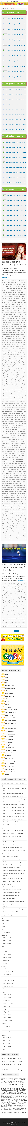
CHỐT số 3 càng (13, 356)
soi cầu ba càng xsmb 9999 (8, 534)
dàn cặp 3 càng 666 (15, 371)
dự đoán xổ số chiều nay (8, 1087)
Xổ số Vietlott (6, 960)
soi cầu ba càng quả (14, 511)
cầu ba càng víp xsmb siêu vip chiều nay (13, 793)
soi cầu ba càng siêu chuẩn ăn (14, 516)
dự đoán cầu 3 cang (16, 612)
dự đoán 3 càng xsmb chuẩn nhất (13, 403)
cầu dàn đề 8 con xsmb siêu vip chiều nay (13, 813)
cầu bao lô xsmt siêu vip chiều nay (11, 856)
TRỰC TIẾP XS (5, 921)
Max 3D (7, 701)
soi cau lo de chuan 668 (9, 1100)
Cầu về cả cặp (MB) (10, 723)
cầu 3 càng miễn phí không (17, 310)
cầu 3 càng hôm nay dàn (14, 304)
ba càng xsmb (9, 282)
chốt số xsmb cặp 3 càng (10, 363)
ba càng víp (19, 590)
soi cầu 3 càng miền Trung (8, 624)
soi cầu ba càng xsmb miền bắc (9, 538)
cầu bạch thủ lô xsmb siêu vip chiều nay (13, 801)
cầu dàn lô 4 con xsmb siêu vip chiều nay (13, 822)
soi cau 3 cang (14, 405)
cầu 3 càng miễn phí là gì (8, 312)
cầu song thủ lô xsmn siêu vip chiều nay (13, 909)
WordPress (14, 1124)
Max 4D (7, 704)
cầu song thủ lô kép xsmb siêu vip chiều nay (14, 850)
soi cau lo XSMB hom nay (13, 1104)
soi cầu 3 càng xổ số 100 (11, 451)
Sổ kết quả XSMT (10, 691)
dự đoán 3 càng (8, 610)
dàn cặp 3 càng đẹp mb (18, 379)
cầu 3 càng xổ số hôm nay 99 (14, 324)
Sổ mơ (7, 774)
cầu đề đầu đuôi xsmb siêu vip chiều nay (13, 833)
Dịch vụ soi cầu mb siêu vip (8, 828)
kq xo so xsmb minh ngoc (8, 1096)
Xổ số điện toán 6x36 (11, 709)
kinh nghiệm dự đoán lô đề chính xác (13, 1094)
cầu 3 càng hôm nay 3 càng (13, 302)
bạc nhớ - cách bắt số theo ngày (8, 1078)
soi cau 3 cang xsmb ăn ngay (9, 455)
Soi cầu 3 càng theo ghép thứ (17, 626)
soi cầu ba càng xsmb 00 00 (12, 530)
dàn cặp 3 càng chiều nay (15, 375)
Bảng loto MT (6, 1026)
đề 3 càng (17, 614)
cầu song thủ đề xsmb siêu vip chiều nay (13, 844)
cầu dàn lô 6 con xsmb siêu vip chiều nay (13, 824)
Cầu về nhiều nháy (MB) (11, 726)
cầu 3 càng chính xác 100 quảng (10, 296)
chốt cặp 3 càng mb (11, 352)
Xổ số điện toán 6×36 (8, 974)
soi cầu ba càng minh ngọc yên (9, 509)
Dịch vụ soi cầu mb (8, 280)
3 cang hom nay (12, 585)
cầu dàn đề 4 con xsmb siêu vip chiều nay (13, 807)
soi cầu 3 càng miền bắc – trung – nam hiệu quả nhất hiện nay (14, 567)
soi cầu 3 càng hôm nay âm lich (9, 431)
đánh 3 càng (11, 614)
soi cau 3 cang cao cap (11, 407)
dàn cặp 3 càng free (17, 381)
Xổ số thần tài (9, 715)
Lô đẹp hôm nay (9, 1098)
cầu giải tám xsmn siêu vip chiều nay (12, 895)
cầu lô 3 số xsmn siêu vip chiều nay (11, 898)
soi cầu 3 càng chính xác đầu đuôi (13, 421)
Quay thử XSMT (9, 769)
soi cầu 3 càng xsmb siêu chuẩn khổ (13, 465)
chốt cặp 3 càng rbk (11, 354)
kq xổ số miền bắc (18, 1096)
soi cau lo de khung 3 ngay (11, 1102)
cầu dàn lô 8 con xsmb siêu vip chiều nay (13, 830)
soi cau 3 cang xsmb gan (12, 457)
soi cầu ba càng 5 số (17, 473)
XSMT (6, 680)
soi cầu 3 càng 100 (14, 618)
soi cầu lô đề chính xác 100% (15, 1110)
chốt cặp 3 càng (12, 350)
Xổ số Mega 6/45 (9, 696)
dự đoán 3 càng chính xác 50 (12, 387)
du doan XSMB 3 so (13, 1085)
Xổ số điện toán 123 (10, 712)
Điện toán (3, 966)
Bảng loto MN (6, 1029)
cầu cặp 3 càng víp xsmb (12, 348)
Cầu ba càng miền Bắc (19, 340)
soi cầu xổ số (10, 1111)
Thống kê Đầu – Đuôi (11, 745)
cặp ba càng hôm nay (17, 286)
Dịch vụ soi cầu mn (6, 884)
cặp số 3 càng (16, 598)
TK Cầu (3, 978)
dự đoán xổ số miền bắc (13, 1087)
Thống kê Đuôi (9, 742)
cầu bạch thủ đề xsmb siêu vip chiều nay (13, 796)
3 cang (16, 584)
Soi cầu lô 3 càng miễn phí (12, 1106)
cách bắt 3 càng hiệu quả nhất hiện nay (16, 594)
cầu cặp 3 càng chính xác (16, 342)
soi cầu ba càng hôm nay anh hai (14, 483)
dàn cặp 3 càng (19, 369)
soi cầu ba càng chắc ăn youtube (11, 479)
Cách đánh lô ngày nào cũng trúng (12, 1082)
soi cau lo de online (8, 1103)
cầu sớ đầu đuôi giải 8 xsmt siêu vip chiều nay (14, 870)
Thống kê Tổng (9, 747)
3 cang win (15, 588)
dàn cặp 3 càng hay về (18, 383)
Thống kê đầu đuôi (10, 728)
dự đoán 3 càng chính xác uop (11, 393)
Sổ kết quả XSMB (9, 685)
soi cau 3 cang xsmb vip (12, 469)
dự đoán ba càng (6, 612)
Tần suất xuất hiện (10, 750)
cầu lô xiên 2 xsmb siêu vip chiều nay (12, 836)
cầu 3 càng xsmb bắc (7, 338)
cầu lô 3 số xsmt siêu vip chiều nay (11, 867)
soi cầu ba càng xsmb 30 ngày (18, 532)
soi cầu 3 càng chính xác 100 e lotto (12, 411)
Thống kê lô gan (9, 731)
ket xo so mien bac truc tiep (13, 1090)
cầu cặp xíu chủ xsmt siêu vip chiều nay (12, 859)
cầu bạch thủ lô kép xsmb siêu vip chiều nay (14, 799)
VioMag (8, 1122)
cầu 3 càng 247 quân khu (17, 290)
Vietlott (3, 946)
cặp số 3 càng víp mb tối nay (15, 600)
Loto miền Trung (10, 761)
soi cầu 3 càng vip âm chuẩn (16, 447)
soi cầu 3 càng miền (19, 620)
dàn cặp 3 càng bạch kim (13, 373)
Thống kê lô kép (9, 737)
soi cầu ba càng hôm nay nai (15, 487)
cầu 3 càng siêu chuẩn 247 (17, 320)
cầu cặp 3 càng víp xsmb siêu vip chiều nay (14, 263)
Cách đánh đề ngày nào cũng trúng (17, 1082)
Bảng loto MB (6, 1032)
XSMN (6, 677)
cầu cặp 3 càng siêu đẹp (13, 346)
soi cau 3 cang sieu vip (10, 445)
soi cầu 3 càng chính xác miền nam (17, 425)
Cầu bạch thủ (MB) (10, 718)
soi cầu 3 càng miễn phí (19, 622)
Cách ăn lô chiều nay (6, 915)
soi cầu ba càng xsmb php (13, 540)
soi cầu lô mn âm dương (14, 1108)
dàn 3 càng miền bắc (9, 369)
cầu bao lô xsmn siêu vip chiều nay (11, 887)
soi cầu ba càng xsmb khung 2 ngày (15, 536)
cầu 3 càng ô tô (19, 318)
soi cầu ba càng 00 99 (18, 471)
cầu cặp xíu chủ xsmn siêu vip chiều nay (13, 889)
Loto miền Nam (9, 758)
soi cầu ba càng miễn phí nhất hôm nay (14, 495)
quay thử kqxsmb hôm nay (13, 1099)
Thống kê (8, 707)
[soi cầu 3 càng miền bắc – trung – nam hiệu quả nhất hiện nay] (14, 553)
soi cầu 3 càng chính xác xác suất (10, 427)
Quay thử (3, 1035)
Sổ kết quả (4, 935)
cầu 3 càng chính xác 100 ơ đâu (17, 294)
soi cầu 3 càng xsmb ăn (19, 453)
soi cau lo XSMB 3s (17, 1104)
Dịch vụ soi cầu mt (6, 854)
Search (17, 631)
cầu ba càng (10, 340)
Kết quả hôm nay (10, 683)
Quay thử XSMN (9, 766)
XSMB (6, 674)
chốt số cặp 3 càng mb (14, 358)
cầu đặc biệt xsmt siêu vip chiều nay (12, 862)
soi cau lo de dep (20, 1100)
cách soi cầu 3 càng (18, 282)
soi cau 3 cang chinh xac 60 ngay (14, 415)
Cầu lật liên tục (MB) (10, 720)
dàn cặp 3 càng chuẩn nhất (15, 377)
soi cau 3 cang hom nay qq (10, 435)
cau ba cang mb (9, 604)
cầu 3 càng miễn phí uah (11, 314)
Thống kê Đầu (9, 739)
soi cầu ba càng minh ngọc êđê (14, 501)
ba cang (20, 588)
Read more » (5, 277)
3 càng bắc (21, 584)
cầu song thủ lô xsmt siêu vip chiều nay (13, 878)
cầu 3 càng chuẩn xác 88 (10, 300)
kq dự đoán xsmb (13, 1095)
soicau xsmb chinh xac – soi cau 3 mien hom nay (13, 783)
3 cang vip (9, 588)
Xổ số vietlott (9, 693)
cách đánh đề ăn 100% (5, 1084)
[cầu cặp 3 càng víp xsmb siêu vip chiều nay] (14, 251)
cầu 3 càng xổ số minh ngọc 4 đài (16, 328)
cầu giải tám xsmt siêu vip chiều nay (12, 865)
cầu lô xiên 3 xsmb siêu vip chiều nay (12, 839)
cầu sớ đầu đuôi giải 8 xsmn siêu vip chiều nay (14, 901)
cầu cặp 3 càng (5, 342)
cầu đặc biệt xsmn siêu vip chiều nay (12, 892)
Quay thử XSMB (9, 763)
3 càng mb (19, 585)
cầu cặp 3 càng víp (15, 606)
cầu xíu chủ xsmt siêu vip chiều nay (11, 881)
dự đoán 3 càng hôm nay (19, 610)
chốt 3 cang (12, 608)
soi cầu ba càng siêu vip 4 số (16, 520)
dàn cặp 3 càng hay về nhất (8, 385)
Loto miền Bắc (9, 755)
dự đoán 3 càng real (9, 397)
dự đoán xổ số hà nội (18, 1087)
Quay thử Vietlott (10, 772)
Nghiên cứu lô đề (7, 584)
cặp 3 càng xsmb (18, 284)
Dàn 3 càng (19, 363)
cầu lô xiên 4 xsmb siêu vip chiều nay (12, 842)
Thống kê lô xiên (10, 734)
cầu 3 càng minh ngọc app (14, 316)
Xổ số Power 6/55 (10, 699)
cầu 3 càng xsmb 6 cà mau (19, 336)
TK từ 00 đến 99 (9, 753)
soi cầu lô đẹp (21, 1108)
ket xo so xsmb (12, 1092)
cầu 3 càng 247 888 (15, 288)
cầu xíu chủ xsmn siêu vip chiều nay (12, 911)
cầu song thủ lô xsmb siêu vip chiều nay (13, 847)
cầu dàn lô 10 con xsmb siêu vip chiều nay (13, 819)
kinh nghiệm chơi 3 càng (20, 616)
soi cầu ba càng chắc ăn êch (15, 475)
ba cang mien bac (11, 590)
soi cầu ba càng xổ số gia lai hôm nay (13, 524)
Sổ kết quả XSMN (10, 688)
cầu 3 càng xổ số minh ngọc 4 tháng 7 (11, 330)
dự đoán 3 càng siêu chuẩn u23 (15, 399)
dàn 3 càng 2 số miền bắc (14, 365)
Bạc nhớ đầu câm (7, 1079)
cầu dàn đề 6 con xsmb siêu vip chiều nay (13, 810)
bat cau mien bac (11, 592)
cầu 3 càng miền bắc (16, 308)
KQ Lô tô (3, 1023)
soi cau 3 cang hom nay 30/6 (17, 429)
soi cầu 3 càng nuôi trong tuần (15, 439)
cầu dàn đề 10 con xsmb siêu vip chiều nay (13, 816)
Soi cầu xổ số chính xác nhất (19, 1111)
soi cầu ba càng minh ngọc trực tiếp (16, 508)
